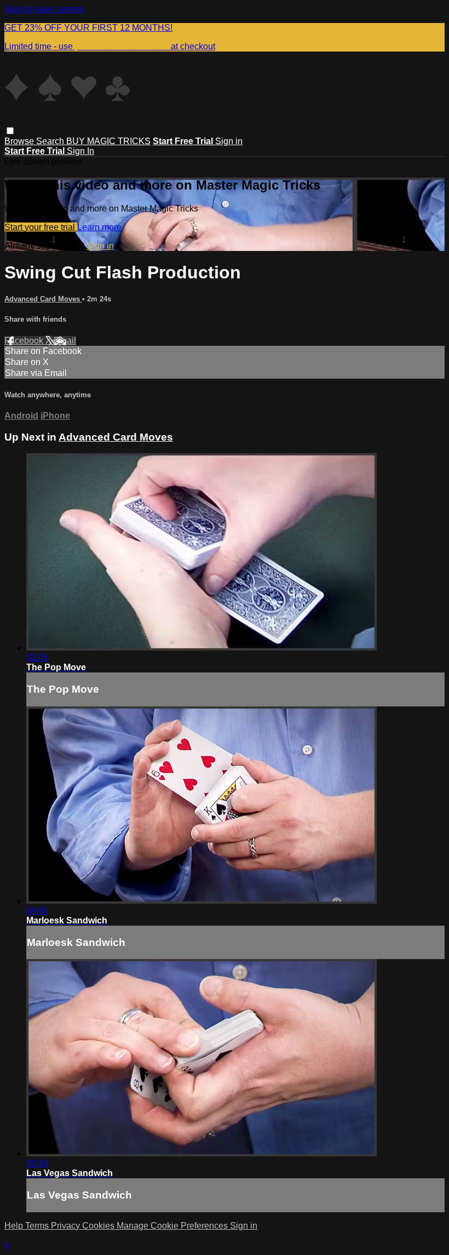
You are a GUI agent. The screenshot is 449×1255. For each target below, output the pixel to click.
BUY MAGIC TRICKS (108, 141)
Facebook (24, 340)
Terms (38, 1225)
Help (14, 1225)
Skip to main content (43, 9)
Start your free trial (40, 227)
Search (51, 141)
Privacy (66, 1225)
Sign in (229, 141)
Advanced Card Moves (43, 299)
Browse (20, 141)
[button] (10, 130)
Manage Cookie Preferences (173, 1225)
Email (65, 340)
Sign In (80, 151)
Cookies (99, 1225)
